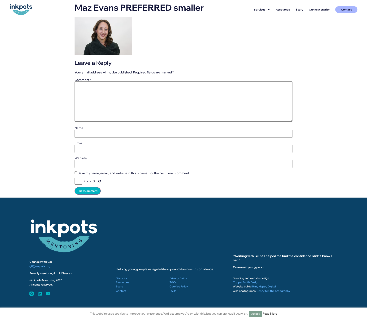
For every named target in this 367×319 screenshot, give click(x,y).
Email (79, 143)
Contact (121, 291)
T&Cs (173, 282)
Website (81, 158)
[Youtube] (48, 293)
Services (260, 9)
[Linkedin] (40, 293)
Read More (269, 313)
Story (299, 9)
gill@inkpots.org (39, 266)
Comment (83, 79)
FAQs (173, 291)
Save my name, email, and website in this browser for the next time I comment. (134, 173)
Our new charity (319, 9)
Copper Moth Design (246, 282)
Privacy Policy (178, 278)
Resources (283, 9)
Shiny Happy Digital (263, 286)
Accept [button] (255, 313)
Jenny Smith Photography (273, 291)
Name (79, 127)
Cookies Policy (179, 286)
